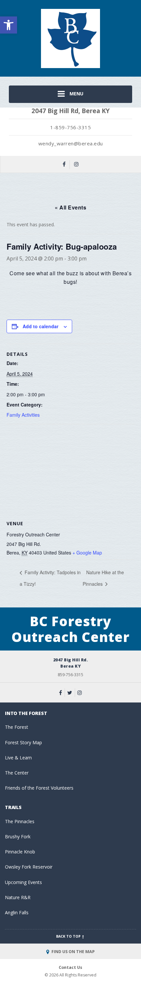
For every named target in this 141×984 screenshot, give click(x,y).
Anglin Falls (17, 912)
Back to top (69, 936)
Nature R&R (17, 897)
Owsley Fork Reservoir (28, 867)
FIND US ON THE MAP (72, 951)
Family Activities (23, 414)
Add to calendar (40, 326)
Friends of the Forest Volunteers (39, 788)
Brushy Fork (17, 836)
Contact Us (70, 967)
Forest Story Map (23, 742)
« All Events (70, 207)
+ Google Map (87, 552)
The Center (17, 773)
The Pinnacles (19, 821)
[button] (8, 25)
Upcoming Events (23, 882)
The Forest (16, 727)
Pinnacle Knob (20, 852)
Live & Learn (18, 757)
